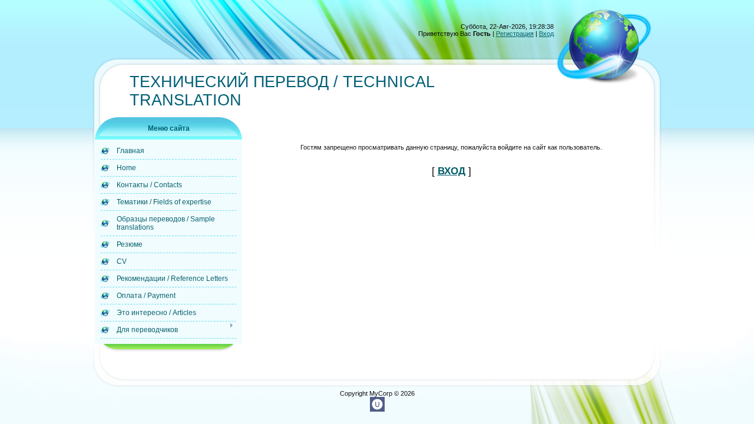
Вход (546, 33)
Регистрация (515, 33)
